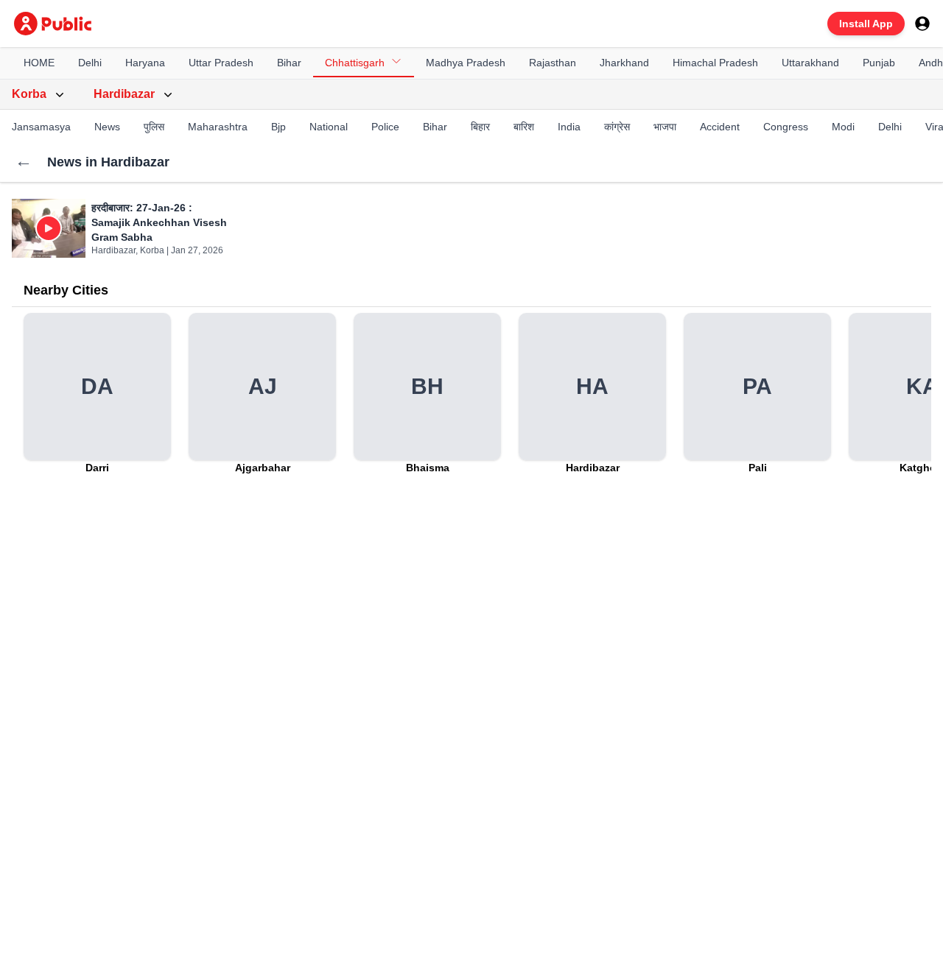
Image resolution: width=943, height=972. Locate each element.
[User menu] (922, 23)
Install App (866, 23)
